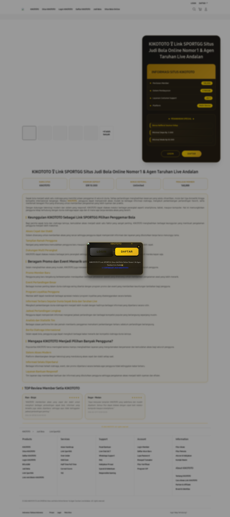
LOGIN (101, 251)
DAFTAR (127, 251)
